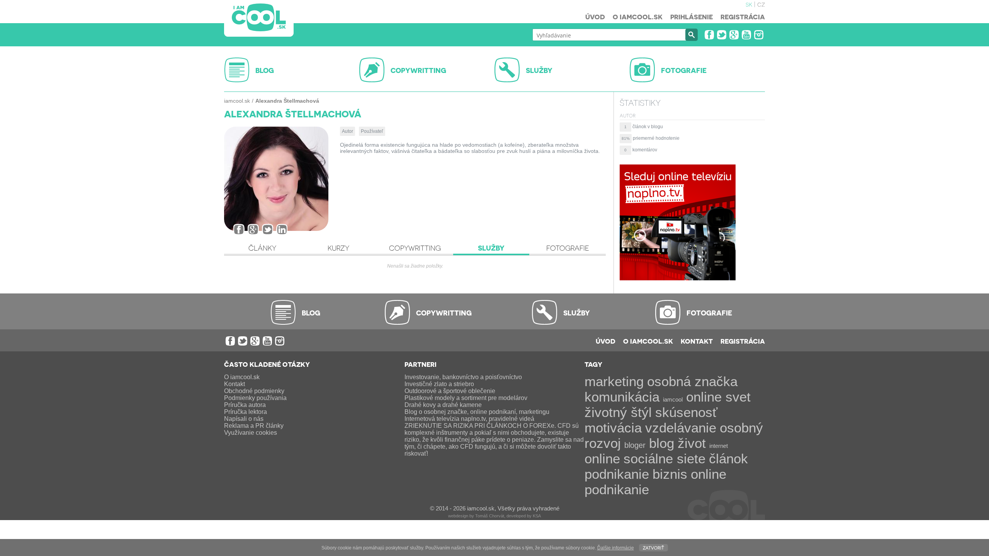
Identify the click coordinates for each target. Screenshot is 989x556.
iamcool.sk (237, 101)
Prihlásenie (691, 16)
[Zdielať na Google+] (253, 229)
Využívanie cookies (250, 432)
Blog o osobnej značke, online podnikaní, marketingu (476, 412)
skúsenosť (686, 412)
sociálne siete (664, 458)
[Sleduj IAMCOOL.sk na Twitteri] (721, 34)
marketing (614, 381)
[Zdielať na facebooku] (239, 229)
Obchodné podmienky (254, 391)
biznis (670, 473)
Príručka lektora (245, 412)
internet (718, 445)
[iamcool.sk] (259, 18)
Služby (491, 248)
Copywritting (415, 248)
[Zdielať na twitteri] (267, 229)
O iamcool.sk (638, 16)
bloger (635, 445)
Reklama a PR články (254, 425)
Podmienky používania (255, 398)
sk (749, 4)
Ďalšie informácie (615, 548)
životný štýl (618, 412)
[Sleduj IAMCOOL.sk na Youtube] (746, 34)
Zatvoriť (653, 547)
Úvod (595, 16)
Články (262, 248)
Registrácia (743, 16)
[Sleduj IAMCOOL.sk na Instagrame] (758, 34)
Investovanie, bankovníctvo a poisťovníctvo (463, 377)
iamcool (673, 399)
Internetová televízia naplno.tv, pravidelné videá (469, 418)
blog (661, 443)
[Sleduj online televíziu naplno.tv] (678, 278)
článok (728, 458)
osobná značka (692, 381)
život (692, 443)
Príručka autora (245, 405)
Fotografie (567, 248)
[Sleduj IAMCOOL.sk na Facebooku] (709, 34)
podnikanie (617, 473)
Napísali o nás (243, 418)
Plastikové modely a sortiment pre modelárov (465, 398)
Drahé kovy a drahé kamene (443, 405)
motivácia (613, 427)
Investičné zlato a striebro (439, 384)
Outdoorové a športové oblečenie (449, 391)
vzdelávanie (680, 427)
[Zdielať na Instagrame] (281, 229)
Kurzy (338, 248)
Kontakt (697, 341)
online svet (718, 396)
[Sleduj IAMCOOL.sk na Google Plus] (734, 34)
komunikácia (622, 396)
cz (761, 4)
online (602, 458)
